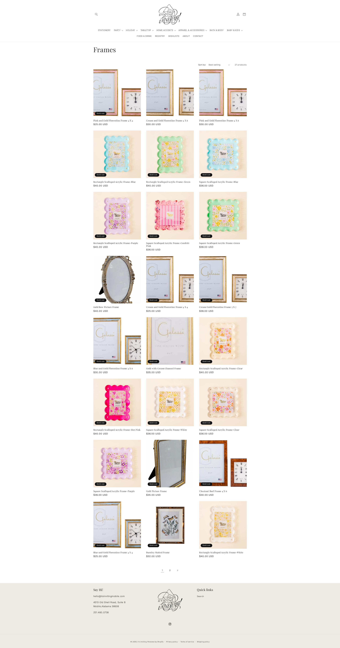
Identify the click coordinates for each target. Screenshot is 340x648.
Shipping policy (203, 642)
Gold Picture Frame (156, 491)
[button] (96, 14)
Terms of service (187, 642)
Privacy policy (172, 642)
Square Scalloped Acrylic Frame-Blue (218, 181)
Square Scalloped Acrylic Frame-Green (219, 243)
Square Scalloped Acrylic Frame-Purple (114, 491)
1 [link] (162, 570)
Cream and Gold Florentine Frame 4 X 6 (167, 120)
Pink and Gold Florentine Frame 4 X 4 (113, 120)
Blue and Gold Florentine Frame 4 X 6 (113, 368)
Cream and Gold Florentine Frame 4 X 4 (167, 307)
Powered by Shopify (155, 642)
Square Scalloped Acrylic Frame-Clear (219, 429)
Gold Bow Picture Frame (106, 307)
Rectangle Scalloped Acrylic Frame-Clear (221, 368)
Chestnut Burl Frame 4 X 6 (213, 491)
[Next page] (178, 570)
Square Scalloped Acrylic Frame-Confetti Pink (167, 244)
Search (200, 596)
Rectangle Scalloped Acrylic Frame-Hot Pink (117, 429)
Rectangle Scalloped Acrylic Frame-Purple (115, 243)
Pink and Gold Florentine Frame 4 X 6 (219, 120)
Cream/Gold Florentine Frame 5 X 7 (217, 307)
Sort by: (202, 65)
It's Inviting (142, 642)
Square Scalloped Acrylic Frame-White (166, 429)
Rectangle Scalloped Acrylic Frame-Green (168, 181)
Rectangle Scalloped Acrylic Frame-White (221, 552)
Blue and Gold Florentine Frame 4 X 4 (113, 552)
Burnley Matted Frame (158, 552)
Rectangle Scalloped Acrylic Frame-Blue (114, 181)
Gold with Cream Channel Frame (163, 368)
